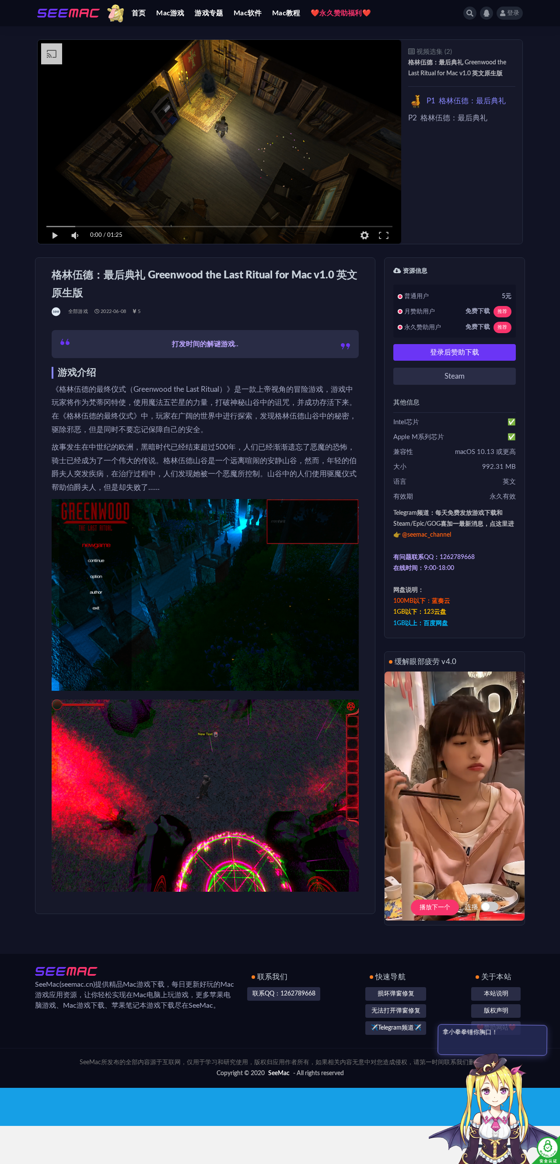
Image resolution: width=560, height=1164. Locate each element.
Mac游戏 (170, 13)
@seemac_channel (426, 535)
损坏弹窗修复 (396, 994)
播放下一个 (435, 907)
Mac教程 (286, 13)
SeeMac (279, 1073)
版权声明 (496, 1011)
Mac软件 (248, 13)
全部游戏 (78, 311)
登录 (513, 13)
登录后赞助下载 (454, 352)
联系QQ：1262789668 (283, 994)
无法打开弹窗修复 (395, 1011)
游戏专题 (209, 13)
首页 (139, 13)
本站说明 (496, 994)
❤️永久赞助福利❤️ (341, 13)
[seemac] (57, 311)
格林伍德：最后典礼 (466, 101)
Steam (454, 376)
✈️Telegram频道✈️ (396, 1028)
